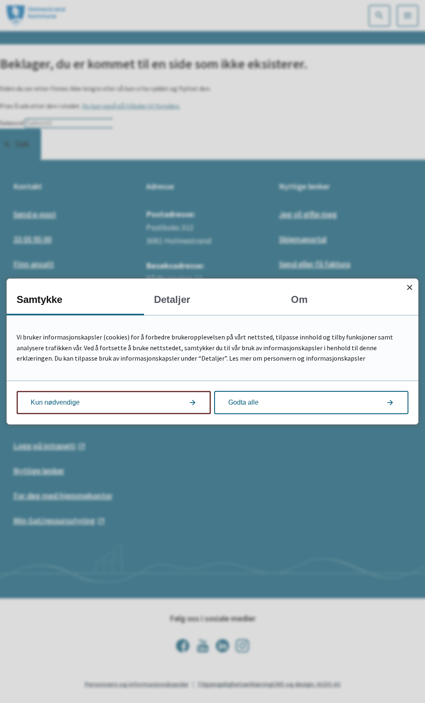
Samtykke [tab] (39, 299)
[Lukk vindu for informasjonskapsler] (409, 287)
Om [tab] (299, 299)
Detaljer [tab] (172, 299)
